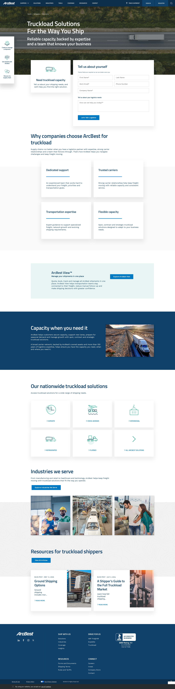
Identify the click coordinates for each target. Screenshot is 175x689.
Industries (62, 642)
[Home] (25, 633)
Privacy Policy (30, 681)
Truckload (92, 645)
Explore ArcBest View (121, 277)
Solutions (45, 14)
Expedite (91, 642)
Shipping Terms (64, 667)
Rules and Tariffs (64, 670)
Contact (91, 673)
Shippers (37, 14)
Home (29, 14)
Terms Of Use (16, 681)
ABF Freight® (93, 639)
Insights (61, 648)
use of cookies (46, 686)
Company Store (94, 670)
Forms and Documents (67, 663)
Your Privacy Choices (50, 681)
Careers (91, 663)
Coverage (61, 645)
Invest (90, 667)
